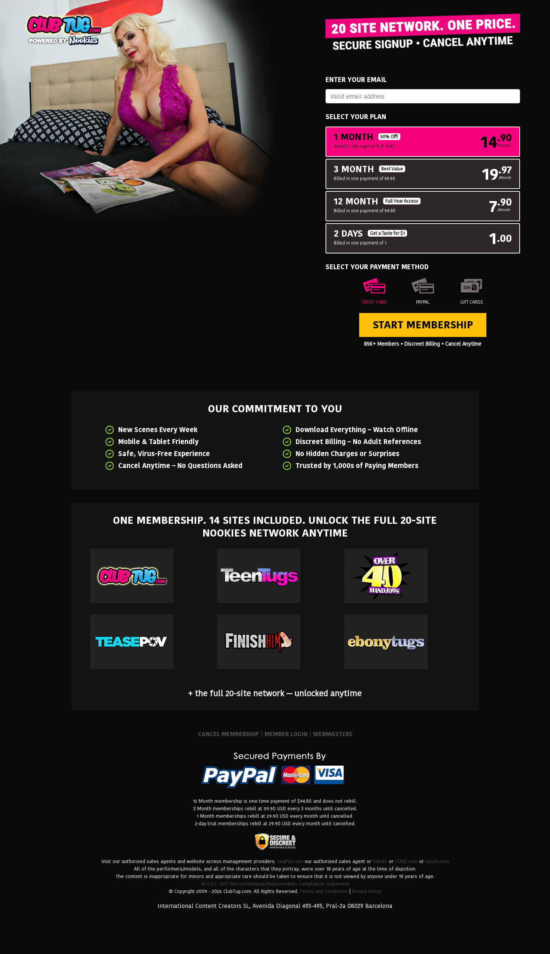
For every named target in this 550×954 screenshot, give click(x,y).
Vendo (380, 861)
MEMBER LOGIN (286, 734)
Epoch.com (437, 861)
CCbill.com (406, 861)
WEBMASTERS (332, 734)
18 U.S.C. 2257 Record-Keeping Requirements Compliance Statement (275, 883)
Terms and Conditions (324, 891)
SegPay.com (290, 861)
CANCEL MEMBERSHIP (228, 734)
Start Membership (423, 325)
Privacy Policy (366, 891)
